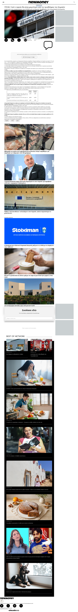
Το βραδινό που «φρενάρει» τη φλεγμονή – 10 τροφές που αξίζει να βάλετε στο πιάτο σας (24, 422)
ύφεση (17, 120)
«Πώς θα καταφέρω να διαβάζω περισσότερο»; (16, 456)
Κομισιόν (7, 120)
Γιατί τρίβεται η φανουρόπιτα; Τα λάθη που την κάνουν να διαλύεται (19, 523)
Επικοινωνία (30, 603)
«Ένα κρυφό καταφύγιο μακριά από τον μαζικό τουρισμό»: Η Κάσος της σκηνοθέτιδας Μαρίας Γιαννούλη (27, 489)
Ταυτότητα (26, 603)
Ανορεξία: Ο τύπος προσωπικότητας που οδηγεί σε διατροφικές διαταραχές (21, 388)
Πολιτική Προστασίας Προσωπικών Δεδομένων (14, 603)
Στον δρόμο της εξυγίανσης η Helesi (14, 354)
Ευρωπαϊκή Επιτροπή (10, 64)
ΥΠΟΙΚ (12, 120)
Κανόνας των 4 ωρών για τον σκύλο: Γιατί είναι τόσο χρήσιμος (18, 591)
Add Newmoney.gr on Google (29, 57)
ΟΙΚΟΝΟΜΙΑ (39, 5)
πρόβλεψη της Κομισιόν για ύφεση (43, 61)
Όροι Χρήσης (2, 603)
